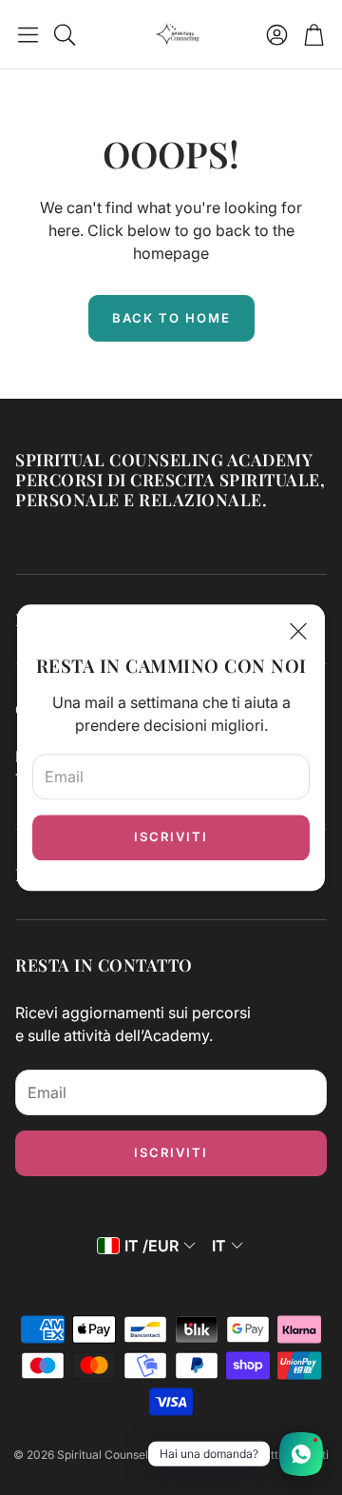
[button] (28, 34)
